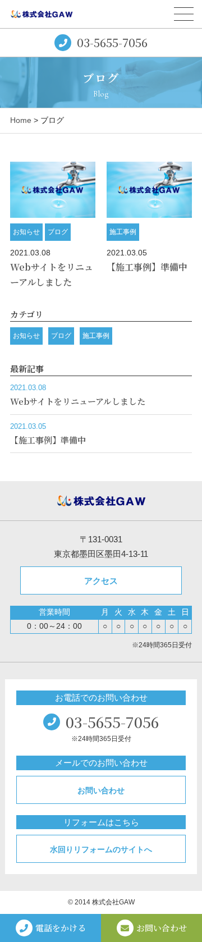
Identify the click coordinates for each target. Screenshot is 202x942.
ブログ (58, 232)
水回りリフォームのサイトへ (101, 849)
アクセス (101, 581)
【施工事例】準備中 (147, 266)
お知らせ (26, 232)
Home (20, 120)
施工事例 (122, 232)
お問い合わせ (101, 790)
